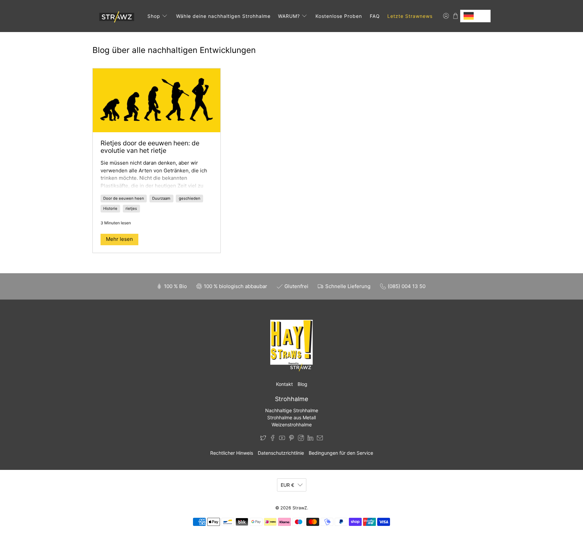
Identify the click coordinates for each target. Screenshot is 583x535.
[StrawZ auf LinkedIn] (310, 439)
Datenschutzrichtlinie (281, 453)
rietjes (131, 208)
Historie (110, 208)
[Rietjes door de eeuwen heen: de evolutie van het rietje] (156, 100)
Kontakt (284, 384)
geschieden (189, 198)
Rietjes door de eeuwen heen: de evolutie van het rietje (150, 146)
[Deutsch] (475, 16)
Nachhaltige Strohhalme (291, 410)
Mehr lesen (119, 239)
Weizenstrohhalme (292, 424)
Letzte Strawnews (410, 16)
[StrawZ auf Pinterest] (291, 439)
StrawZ (300, 507)
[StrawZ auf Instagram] (301, 439)
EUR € (287, 485)
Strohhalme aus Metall (291, 417)
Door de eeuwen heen (123, 198)
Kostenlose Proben (338, 16)
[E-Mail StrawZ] (320, 439)
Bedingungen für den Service (341, 453)
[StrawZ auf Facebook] (273, 439)
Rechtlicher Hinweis (231, 453)
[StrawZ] (115, 16)
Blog (302, 384)
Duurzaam (161, 198)
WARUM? (289, 16)
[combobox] (475, 16)
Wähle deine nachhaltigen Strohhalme (223, 16)
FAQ (375, 16)
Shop (153, 16)
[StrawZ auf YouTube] (282, 439)
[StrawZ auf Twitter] (263, 439)
